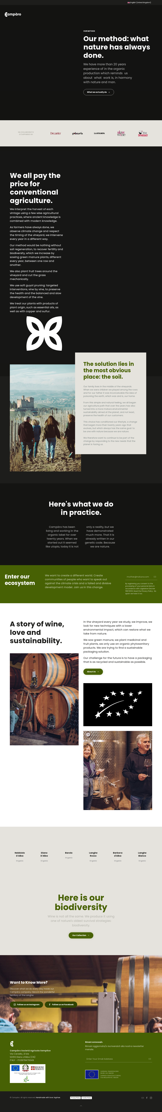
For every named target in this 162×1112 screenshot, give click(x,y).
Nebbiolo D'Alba (20, 854)
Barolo (68, 852)
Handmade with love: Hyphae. (48, 1097)
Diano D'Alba (44, 854)
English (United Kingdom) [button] (140, 2)
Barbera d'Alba (117, 854)
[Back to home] (14, 14)
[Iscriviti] (155, 576)
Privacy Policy (75, 1098)
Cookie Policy (86, 1098)
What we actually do (97, 92)
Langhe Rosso (93, 854)
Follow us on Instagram (28, 1004)
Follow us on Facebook (63, 1004)
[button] (81, 1106)
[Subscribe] (149, 1059)
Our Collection (79, 935)
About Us (91, 671)
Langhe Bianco (142, 854)
